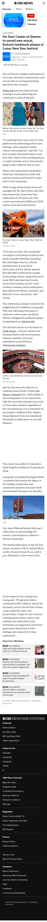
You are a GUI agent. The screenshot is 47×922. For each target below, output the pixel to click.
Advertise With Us (11, 795)
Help (5, 884)
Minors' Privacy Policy (12, 859)
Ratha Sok (8, 90)
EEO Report (8, 829)
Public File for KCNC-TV (13, 816)
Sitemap (6, 804)
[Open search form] (44, 3)
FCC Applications (11, 825)
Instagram (7, 762)
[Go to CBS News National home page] (23, 3)
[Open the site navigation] (8, 3)
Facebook (7, 757)
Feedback (7, 889)
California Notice (10, 846)
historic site (28, 321)
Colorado (6, 9)
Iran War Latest (9, 732)
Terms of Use (8, 855)
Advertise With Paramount (14, 875)
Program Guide (9, 787)
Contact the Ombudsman (14, 893)
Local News (8, 33)
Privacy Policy (9, 842)
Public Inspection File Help (15, 821)
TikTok (5, 766)
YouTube (6, 753)
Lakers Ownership (11, 741)
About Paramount (11, 871)
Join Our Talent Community (15, 880)
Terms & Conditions (11, 800)
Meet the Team (9, 782)
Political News (9, 728)
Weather (30, 9)
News (19, 9)
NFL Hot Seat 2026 (11, 736)
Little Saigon (9, 331)
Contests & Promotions (13, 791)
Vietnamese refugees (14, 345)
